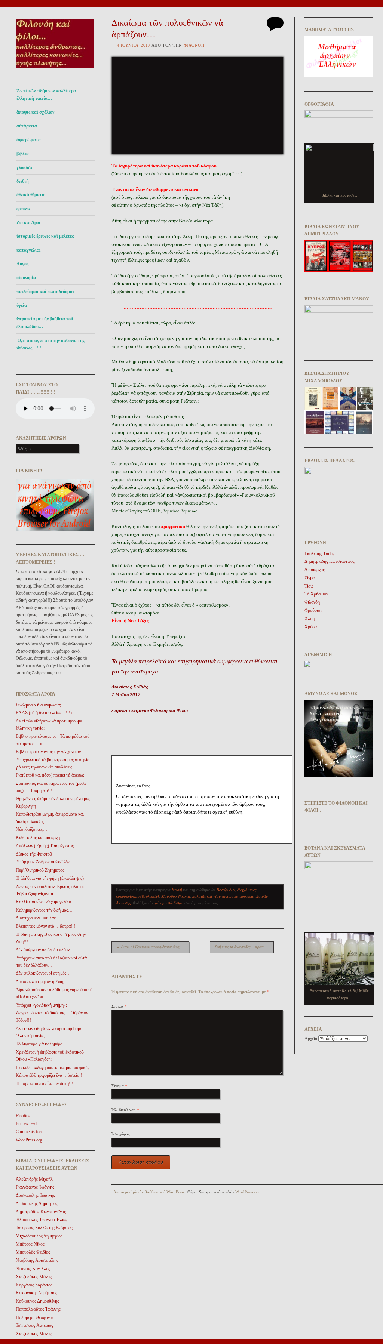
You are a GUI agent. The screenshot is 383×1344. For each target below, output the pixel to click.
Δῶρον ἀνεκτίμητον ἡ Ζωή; (40, 981)
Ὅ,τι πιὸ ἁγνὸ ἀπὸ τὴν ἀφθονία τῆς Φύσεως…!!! (50, 344)
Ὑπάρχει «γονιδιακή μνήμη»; (41, 1005)
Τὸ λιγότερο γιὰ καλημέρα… (41, 1043)
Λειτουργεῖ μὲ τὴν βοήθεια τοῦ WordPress (148, 1192)
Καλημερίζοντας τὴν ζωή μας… (44, 910)
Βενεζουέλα (226, 889)
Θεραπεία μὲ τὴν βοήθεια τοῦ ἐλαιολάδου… (44, 322)
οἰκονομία (26, 277)
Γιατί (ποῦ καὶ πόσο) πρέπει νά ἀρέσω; (50, 775)
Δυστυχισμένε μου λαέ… (38, 918)
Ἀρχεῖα (310, 1038)
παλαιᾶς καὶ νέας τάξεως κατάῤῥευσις (223, 896)
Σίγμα (309, 577)
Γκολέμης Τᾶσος (319, 553)
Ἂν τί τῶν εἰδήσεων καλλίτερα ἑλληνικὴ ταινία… (46, 94)
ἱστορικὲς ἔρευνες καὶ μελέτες (45, 236)
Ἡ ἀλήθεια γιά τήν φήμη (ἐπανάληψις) (50, 878)
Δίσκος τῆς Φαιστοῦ (34, 854)
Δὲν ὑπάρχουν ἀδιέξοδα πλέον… (45, 949)
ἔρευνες (23, 208)
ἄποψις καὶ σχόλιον (35, 112)
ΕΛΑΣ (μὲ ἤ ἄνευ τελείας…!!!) (44, 712)
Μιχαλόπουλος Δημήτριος (39, 1236)
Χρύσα (310, 626)
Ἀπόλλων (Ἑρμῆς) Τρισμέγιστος (45, 845)
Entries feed (26, 1123)
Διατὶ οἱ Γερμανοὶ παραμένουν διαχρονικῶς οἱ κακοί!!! (152, 946)
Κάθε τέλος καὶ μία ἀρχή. (38, 837)
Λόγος (22, 263)
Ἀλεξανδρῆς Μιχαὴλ (34, 1179)
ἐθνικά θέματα (30, 194)
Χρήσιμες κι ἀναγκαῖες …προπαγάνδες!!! (244, 946)
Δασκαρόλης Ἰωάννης (35, 1195)
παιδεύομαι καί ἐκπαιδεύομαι (45, 291)
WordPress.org (29, 1140)
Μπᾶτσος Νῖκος (30, 1244)
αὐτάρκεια (26, 126)
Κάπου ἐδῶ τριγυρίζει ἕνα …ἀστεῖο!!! (50, 1075)
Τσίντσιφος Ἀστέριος (34, 1325)
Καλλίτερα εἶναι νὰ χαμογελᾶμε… (46, 901)
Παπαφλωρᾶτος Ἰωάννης (38, 1309)
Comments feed (29, 1131)
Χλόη (309, 618)
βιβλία (22, 153)
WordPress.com (248, 1192)
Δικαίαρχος (314, 569)
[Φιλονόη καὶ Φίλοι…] (55, 70)
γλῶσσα (24, 167)
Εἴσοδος (23, 1115)
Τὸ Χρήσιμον (316, 594)
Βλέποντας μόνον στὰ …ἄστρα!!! (45, 926)
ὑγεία (21, 305)
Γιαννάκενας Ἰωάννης (35, 1187)
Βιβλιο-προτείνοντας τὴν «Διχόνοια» (48, 751)
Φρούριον (313, 610)
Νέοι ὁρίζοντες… (31, 829)
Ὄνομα (119, 1085)
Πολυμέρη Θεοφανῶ (34, 1317)
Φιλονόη (194, 45)
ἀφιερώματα (28, 139)
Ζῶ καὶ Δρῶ (28, 222)
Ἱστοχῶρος (120, 1134)
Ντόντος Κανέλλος (33, 1268)
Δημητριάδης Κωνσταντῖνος (41, 1211)
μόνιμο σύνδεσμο (169, 903)
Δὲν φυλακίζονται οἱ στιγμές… (43, 973)
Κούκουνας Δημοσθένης (37, 1301)
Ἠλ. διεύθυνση (125, 1109)
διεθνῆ (22, 181)
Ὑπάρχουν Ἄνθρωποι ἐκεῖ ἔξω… (45, 861)
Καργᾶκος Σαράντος (34, 1285)
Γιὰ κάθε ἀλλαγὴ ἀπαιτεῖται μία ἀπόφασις (52, 1067)
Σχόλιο (118, 1006)
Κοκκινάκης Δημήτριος (36, 1292)
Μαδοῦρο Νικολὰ (175, 896)
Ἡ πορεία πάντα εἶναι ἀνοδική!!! (44, 1083)
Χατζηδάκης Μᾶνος (34, 1276)
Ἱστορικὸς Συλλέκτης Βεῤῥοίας (44, 1227)
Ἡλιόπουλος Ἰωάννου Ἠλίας (41, 1219)
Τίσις (308, 586)
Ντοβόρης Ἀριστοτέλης (37, 1260)
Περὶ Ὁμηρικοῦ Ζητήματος (40, 870)
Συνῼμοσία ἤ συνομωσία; (38, 705)
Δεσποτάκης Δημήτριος (37, 1203)
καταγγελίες (28, 250)
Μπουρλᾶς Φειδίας (33, 1252)
